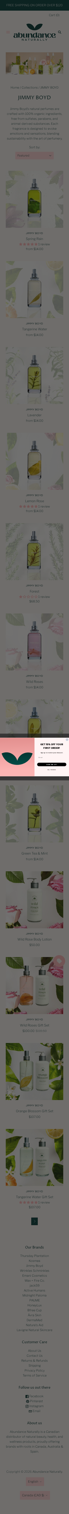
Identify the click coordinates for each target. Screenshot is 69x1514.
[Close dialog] (67, 740)
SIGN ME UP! (51, 764)
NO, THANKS (52, 769)
